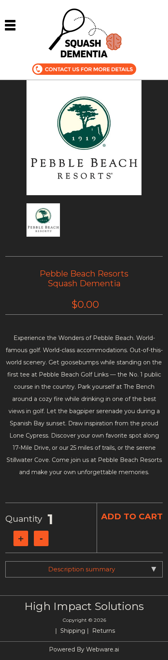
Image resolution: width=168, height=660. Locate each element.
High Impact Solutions (84, 606)
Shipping (72, 630)
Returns (103, 630)
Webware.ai (102, 649)
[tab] (84, 569)
